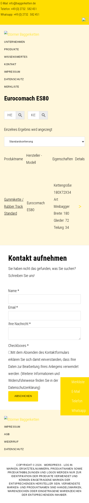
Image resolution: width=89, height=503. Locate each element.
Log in (68, 465)
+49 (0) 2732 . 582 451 (24, 9)
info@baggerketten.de (22, 3)
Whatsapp (78, 410)
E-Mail (75, 391)
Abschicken (23, 396)
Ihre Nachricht (19, 324)
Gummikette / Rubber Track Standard (13, 206)
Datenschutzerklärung (23, 387)
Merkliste (78, 382)
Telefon (76, 401)
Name (13, 291)
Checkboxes (18, 345)
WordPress (52, 465)
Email (13, 307)
